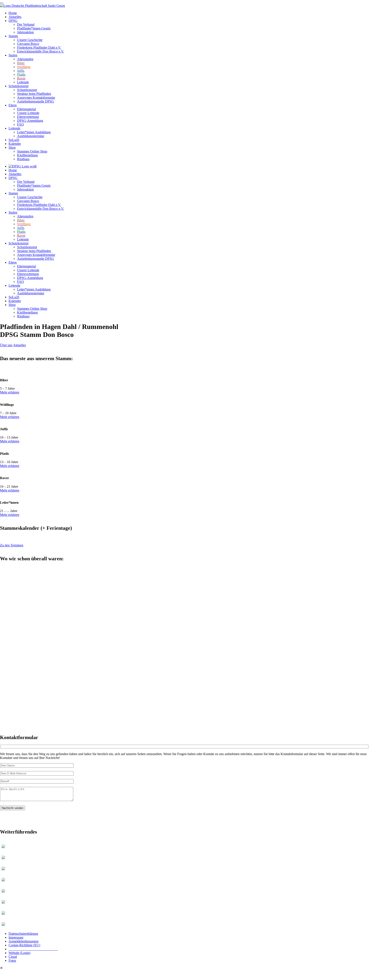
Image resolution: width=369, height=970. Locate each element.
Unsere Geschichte (29, 40)
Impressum (16, 937)
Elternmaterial (26, 109)
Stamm (13, 36)
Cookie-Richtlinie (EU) (24, 945)
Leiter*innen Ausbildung (34, 132)
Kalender (15, 143)
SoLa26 (14, 140)
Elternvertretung (28, 117)
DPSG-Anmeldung (30, 120)
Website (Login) (19, 953)
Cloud (13, 956)
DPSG (13, 20)
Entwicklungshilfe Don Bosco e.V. (40, 51)
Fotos (12, 960)
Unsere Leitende (28, 113)
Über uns (6, 345)
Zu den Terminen (11, 545)
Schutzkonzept (18, 86)
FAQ (20, 124)
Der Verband (25, 24)
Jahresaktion (25, 32)
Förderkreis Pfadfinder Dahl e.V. (39, 47)
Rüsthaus (23, 159)
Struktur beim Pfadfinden (34, 93)
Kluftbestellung (27, 155)
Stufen (13, 55)
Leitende (23, 82)
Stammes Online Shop (32, 151)
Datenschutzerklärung (23, 933)
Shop (12, 147)
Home (13, 13)
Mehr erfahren (9, 392)
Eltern (13, 105)
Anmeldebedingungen (23, 941)
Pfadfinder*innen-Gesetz (34, 28)
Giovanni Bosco (28, 43)
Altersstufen (25, 59)
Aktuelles (15, 17)
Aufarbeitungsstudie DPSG (35, 101)
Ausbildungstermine (30, 136)
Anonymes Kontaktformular (36, 97)
